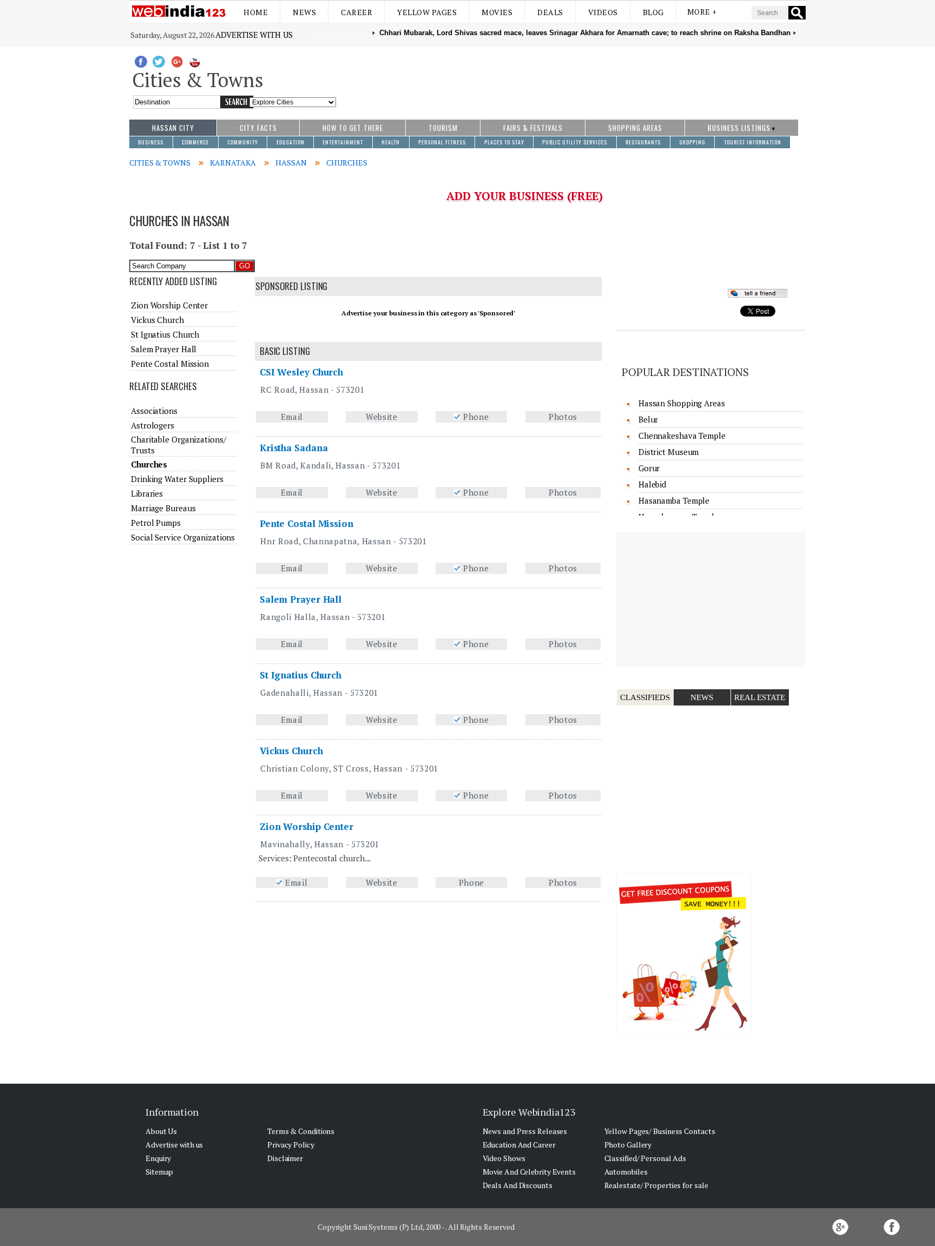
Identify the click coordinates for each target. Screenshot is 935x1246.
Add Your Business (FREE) (524, 195)
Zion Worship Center (306, 826)
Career (356, 12)
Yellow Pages (427, 12)
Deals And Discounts (517, 1185)
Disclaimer (285, 1158)
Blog (653, 12)
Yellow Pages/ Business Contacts (659, 1131)
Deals (550, 12)
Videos (603, 12)
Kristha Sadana (294, 447)
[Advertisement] (571, 77)
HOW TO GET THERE (352, 127)
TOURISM (443, 127)
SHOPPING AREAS (635, 127)
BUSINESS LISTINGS (739, 127)
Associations (154, 410)
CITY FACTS (258, 127)
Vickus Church (291, 750)
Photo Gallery (628, 1144)
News (304, 12)
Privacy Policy (290, 1144)
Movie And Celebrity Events (529, 1171)
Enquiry (158, 1158)
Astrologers (152, 425)
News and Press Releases (525, 1131)
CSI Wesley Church (301, 372)
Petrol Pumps (156, 522)
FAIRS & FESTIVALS (533, 127)
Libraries (147, 493)
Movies (497, 12)
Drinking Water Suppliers (177, 478)
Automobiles (626, 1171)
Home (255, 12)
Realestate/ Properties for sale (656, 1185)
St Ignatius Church (300, 675)
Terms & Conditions (300, 1131)
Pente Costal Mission (306, 523)
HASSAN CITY (173, 127)
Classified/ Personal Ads (645, 1158)
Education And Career (519, 1144)
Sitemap (159, 1171)
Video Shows (504, 1158)
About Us (161, 1131)
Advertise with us (253, 34)
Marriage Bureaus (163, 508)
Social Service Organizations (183, 537)
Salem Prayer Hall (300, 599)
